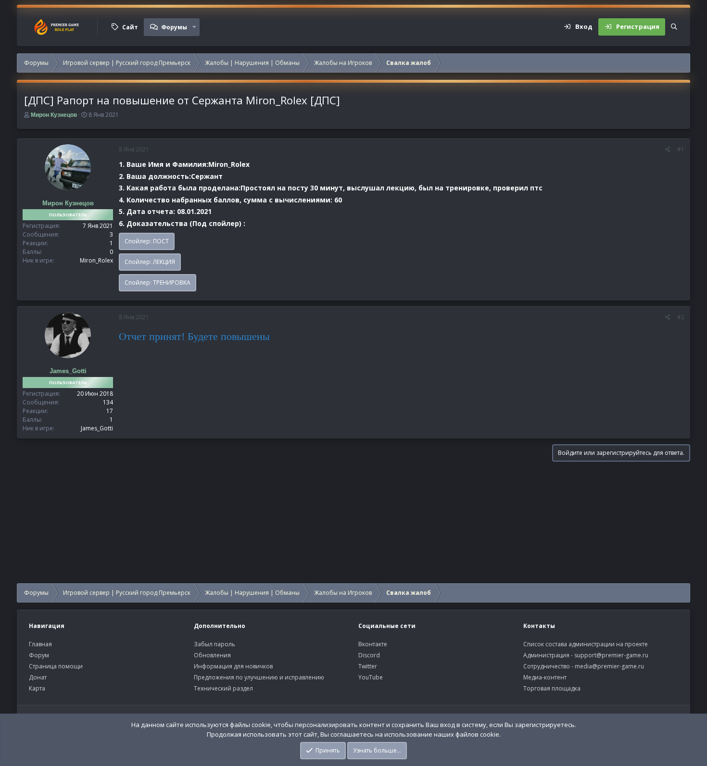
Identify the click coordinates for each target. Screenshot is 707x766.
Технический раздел (223, 688)
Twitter (367, 666)
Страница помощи (56, 666)
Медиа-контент (545, 677)
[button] (194, 27)
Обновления (212, 655)
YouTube (370, 677)
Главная (40, 644)
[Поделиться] (668, 149)
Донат (38, 677)
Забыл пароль (214, 644)
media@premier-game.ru (609, 666)
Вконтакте (372, 644)
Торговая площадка (552, 688)
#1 (680, 149)
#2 (680, 317)
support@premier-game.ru (611, 655)
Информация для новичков (233, 666)
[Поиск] (674, 27)
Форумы (174, 27)
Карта (37, 688)
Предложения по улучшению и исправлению (259, 677)
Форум (39, 655)
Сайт (130, 27)
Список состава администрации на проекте (585, 644)
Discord (369, 655)
